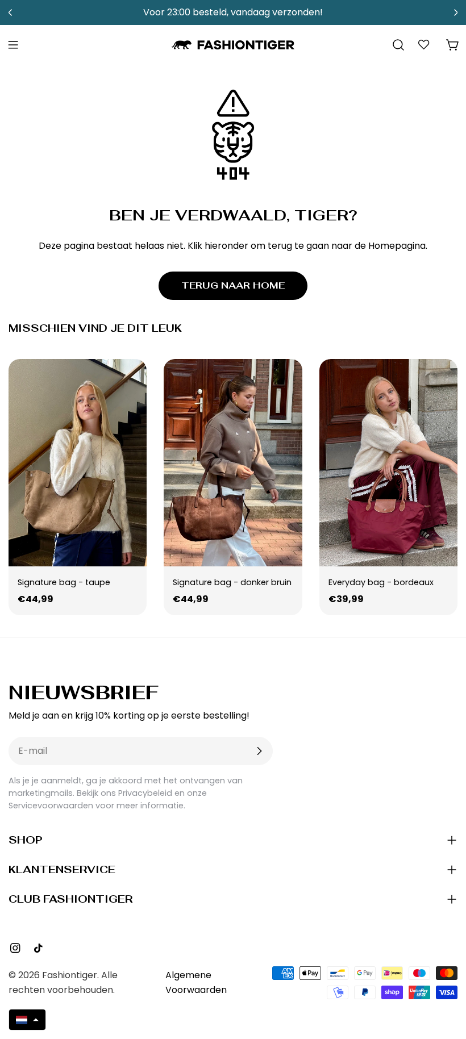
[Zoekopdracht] (398, 45)
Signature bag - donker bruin (232, 582)
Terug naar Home (233, 285)
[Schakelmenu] (13, 45)
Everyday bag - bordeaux (381, 582)
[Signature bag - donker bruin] (233, 462)
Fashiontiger (69, 975)
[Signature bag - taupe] (78, 462)
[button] (27, 1019)
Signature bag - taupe (64, 582)
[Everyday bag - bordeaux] (388, 462)
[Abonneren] (259, 750)
